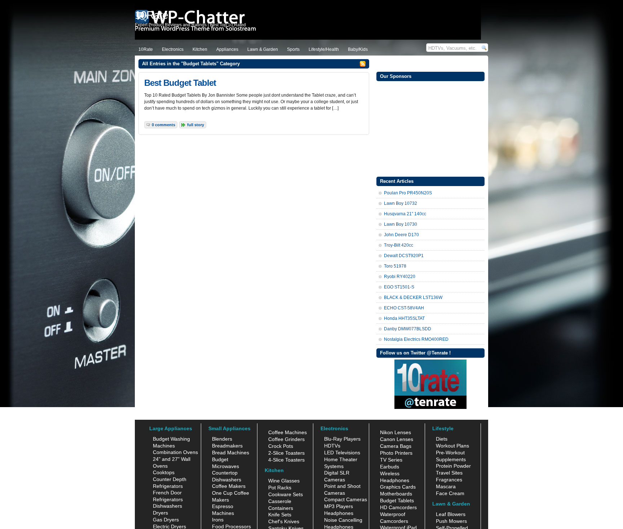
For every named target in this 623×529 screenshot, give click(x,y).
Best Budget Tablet (180, 83)
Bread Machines (230, 452)
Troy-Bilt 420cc (398, 245)
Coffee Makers (229, 486)
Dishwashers (167, 506)
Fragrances (449, 479)
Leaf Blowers (450, 514)
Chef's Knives (283, 521)
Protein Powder (453, 466)
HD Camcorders (398, 507)
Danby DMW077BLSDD (407, 328)
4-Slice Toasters (286, 460)
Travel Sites (449, 473)
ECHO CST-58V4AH (404, 307)
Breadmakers (227, 446)
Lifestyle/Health (324, 49)
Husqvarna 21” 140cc (405, 213)
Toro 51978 (395, 266)
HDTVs (332, 446)
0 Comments (163, 125)
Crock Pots (280, 446)
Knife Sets (279, 514)
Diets (441, 439)
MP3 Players (338, 506)
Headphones (338, 513)
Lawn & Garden (262, 49)
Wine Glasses (284, 481)
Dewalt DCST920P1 (404, 255)
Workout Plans (452, 446)
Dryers (160, 513)
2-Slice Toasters (286, 453)
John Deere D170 (401, 234)
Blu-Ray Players (342, 439)
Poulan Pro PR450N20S (408, 192)
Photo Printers (396, 453)
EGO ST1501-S (399, 287)
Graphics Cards (398, 487)
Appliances (227, 49)
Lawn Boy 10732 (400, 203)
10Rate (145, 49)
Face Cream (450, 493)
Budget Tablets (397, 500)
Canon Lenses (396, 439)
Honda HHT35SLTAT (404, 318)
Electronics (173, 49)
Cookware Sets (285, 494)
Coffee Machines (287, 432)
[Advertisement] (430, 128)
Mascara (446, 486)
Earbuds (389, 467)
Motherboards (396, 494)
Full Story (195, 125)
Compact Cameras (345, 499)
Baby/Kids (358, 49)
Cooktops (163, 472)
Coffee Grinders (286, 439)
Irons (218, 520)
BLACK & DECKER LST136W (413, 297)
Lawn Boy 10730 (400, 224)
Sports (293, 49)
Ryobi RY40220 (399, 276)
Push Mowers (451, 521)
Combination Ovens (175, 452)
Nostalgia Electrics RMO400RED (416, 339)
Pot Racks (279, 487)
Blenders (222, 439)
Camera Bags (395, 446)
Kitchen (200, 49)
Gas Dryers (166, 520)
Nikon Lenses (395, 432)
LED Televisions (342, 452)
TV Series (391, 460)
